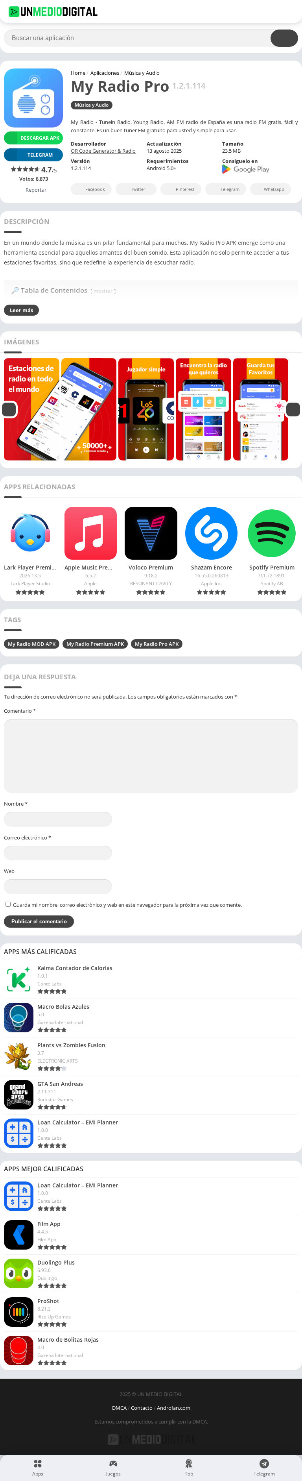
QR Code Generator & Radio (103, 150)
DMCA (119, 1407)
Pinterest (185, 189)
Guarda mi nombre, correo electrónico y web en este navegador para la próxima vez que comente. (127, 904)
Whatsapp (274, 189)
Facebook (95, 189)
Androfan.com (173, 1407)
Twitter (138, 189)
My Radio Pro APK (157, 643)
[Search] (284, 38)
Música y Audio (142, 72)
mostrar (103, 290)
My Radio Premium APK (95, 643)
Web (9, 871)
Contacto (142, 1407)
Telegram (230, 189)
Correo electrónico (27, 837)
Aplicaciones (104, 72)
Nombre (16, 803)
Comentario (20, 710)
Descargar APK (39, 138)
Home (78, 72)
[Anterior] (9, 409)
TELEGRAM (40, 155)
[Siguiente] (293, 409)
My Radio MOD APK (31, 643)
